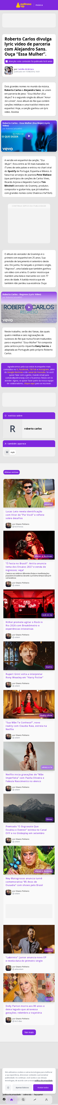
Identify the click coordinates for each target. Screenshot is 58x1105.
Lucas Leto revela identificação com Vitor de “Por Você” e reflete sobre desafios (25, 515)
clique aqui (29, 383)
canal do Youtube (36, 372)
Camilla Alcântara (26, 69)
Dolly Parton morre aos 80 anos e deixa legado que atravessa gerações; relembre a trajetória (25, 1009)
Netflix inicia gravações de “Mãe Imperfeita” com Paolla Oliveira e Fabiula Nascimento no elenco (25, 778)
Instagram (44, 369)
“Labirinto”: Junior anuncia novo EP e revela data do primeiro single (26, 959)
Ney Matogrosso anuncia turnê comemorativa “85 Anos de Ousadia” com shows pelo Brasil (24, 882)
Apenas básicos (22, 1087)
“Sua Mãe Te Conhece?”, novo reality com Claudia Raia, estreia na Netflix (27, 726)
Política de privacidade (12, 1094)
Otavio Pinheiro (22, 524)
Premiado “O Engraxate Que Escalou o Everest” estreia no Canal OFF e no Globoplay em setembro (26, 830)
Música (39, 5)
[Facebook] (4, 1099)
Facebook (23, 369)
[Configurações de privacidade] (8, 1088)
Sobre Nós (27, 1094)
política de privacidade (44, 1080)
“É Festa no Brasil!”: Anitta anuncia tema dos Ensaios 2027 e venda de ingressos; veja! (26, 567)
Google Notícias (15, 372)
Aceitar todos (43, 1087)
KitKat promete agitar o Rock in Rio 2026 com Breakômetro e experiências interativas (25, 625)
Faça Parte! (38, 1094)
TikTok (32, 369)
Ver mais (29, 1032)
